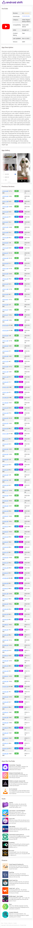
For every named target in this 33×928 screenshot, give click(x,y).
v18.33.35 (5, 500)
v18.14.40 (5, 191)
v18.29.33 (5, 537)
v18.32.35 (5, 604)
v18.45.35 (5, 650)
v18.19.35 (5, 248)
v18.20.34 (5, 217)
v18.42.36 (5, 671)
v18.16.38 (5, 237)
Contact (15, 923)
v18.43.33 (5, 697)
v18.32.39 (5, 614)
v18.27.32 (5, 480)
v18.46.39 (5, 733)
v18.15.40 (5, 273)
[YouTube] (9, 168)
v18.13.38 (5, 304)
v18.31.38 (5, 593)
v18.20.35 (5, 382)
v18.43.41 (5, 676)
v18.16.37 (5, 310)
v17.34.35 (5, 402)
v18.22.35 (5, 418)
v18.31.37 (5, 490)
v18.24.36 (5, 428)
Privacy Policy (23, 925)
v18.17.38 (5, 201)
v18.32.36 (5, 511)
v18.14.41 (5, 222)
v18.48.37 (5, 624)
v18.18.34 (5, 263)
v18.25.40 (5, 475)
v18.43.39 (5, 630)
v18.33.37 (5, 516)
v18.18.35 (5, 242)
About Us (10, 923)
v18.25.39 (5, 459)
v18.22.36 (5, 258)
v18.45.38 (5, 635)
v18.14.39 (5, 366)
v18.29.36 (5, 495)
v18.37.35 (5, 640)
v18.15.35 (5, 227)
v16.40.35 (5, 397)
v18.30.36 (5, 506)
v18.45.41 (5, 655)
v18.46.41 (5, 738)
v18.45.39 (5, 753)
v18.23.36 (5, 449)
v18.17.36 (5, 341)
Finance (6, 923)
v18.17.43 (5, 268)
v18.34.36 (5, 583)
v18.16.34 (5, 196)
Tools (2, 923)
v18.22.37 (5, 253)
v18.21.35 (5, 387)
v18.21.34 (5, 371)
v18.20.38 (5, 356)
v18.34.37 (5, 526)
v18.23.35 (5, 423)
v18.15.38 (5, 206)
